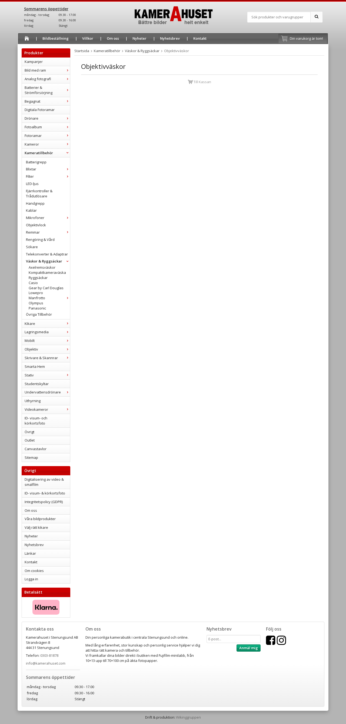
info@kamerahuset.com (45, 663)
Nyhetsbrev (170, 38)
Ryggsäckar (38, 277)
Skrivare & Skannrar (41, 357)
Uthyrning (33, 400)
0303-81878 (49, 655)
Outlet (30, 440)
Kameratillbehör (39, 152)
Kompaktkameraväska (47, 272)
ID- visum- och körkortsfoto (36, 421)
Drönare (31, 118)
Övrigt (29, 431)
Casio (33, 282)
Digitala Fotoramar (40, 109)
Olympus (36, 303)
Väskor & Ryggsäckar (44, 261)
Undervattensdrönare (43, 392)
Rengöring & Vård (40, 239)
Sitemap (31, 457)
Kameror (32, 144)
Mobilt (30, 340)
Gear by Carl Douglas (46, 287)
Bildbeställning (55, 38)
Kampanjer (34, 61)
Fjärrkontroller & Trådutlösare (39, 193)
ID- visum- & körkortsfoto (45, 493)
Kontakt (200, 38)
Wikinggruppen (188, 717)
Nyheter (139, 38)
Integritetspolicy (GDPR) (44, 501)
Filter (30, 176)
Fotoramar (33, 135)
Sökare (32, 246)
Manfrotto (37, 297)
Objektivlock (36, 225)
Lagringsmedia (37, 331)
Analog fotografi (38, 78)
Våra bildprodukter (40, 518)
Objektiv (31, 349)
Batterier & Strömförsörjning (38, 90)
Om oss (113, 38)
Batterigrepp (36, 162)
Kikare (30, 323)
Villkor (87, 38)
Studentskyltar (37, 383)
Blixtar (31, 169)
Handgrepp (35, 203)
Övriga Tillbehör (39, 314)
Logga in (31, 579)
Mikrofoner (35, 217)
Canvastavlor (35, 448)
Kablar (31, 210)
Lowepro (36, 292)
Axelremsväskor (42, 267)
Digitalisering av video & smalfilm (44, 482)
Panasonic (37, 308)
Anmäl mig (248, 647)
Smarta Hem (35, 366)
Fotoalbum (33, 126)
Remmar (33, 232)
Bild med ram (35, 70)
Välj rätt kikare (36, 527)
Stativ (29, 375)
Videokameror (36, 409)
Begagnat (32, 101)
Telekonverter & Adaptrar (47, 254)
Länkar (30, 553)
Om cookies (34, 570)
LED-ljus (32, 183)
